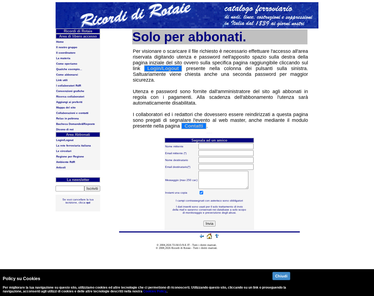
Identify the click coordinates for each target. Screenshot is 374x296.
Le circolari (63, 151)
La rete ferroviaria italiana (73, 145)
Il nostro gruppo (66, 47)
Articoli (61, 167)
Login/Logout (64, 140)
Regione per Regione (70, 156)
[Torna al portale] (210, 238)
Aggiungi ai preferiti (69, 102)
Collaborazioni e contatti (72, 112)
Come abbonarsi (67, 74)
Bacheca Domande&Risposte (75, 123)
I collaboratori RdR (68, 85)
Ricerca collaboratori (70, 96)
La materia (63, 58)
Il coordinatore (66, 52)
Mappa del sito (66, 107)
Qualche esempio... (69, 69)
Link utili (62, 80)
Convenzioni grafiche (70, 91)
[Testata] (187, 27)
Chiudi (281, 276)
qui (88, 202)
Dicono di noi (65, 129)
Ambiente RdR (65, 161)
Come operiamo (66, 63)
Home (60, 41)
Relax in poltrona (67, 118)
